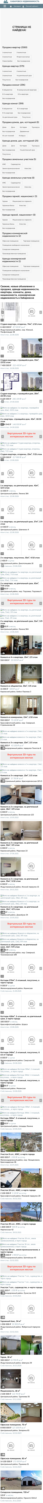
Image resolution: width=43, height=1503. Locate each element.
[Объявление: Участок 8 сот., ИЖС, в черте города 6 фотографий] (21, 1152)
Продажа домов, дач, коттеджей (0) (20, 122)
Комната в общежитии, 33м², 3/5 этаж (18, 686)
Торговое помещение (31, 241)
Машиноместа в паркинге (22, 201)
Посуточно (6, 80)
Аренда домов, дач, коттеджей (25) (20, 141)
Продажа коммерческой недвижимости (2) (14, 234)
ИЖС (4, 164)
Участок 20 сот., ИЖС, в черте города (18, 1224)
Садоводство (16, 164)
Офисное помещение (10, 241)
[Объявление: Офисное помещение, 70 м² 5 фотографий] (21, 1422)
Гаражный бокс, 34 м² (10, 1321)
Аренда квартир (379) (13, 66)
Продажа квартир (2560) (14, 47)
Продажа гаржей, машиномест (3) (19, 196)
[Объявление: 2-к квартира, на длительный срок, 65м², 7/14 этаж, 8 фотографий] (21, 574)
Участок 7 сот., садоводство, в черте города (21, 1288)
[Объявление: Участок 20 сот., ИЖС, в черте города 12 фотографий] (21, 1222)
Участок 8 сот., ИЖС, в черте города (17, 1154)
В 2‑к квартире (7, 94)
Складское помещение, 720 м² (14, 1492)
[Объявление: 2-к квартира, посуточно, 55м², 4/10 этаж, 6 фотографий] (10, 555)
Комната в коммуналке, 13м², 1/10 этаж (19, 717)
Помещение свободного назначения (15, 245)
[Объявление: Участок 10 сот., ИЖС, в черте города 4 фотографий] (21, 1188)
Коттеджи (23, 127)
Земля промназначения (11, 168)
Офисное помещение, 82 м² (13, 1459)
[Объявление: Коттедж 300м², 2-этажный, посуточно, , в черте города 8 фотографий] (21, 1071)
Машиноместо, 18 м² (10, 1391)
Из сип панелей (8, 136)
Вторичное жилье (23, 57)
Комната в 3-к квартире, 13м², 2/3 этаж (18, 776)
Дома (4, 127)
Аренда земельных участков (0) (18, 178)
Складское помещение (10, 249)
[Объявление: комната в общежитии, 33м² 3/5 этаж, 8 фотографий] (21, 684)
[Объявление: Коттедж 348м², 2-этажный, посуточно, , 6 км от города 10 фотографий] (10, 1050)
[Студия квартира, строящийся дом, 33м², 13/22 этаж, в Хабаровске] (10, 358)
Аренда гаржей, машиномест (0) (18, 215)
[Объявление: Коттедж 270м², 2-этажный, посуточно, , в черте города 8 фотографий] (10, 978)
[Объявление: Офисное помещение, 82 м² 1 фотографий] (21, 1456)
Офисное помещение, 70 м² (13, 1425)
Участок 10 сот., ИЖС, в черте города (18, 1190)
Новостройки (7, 61)
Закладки (17, 6)
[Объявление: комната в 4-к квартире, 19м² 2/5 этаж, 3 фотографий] (21, 655)
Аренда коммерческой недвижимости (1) (14, 260)
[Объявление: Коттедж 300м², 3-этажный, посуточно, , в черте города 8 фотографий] (21, 1109)
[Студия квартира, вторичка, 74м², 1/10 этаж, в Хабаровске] (10, 322)
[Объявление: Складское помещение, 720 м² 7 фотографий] (21, 1490)
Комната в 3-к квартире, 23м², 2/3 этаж (19, 743)
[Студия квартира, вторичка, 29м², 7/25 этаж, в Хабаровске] (21, 445)
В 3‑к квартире (23, 94)
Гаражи (5, 201)
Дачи (13, 127)
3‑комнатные (7, 57)
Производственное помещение (14, 253)
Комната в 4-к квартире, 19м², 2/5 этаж (19, 657)
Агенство (27, 168)
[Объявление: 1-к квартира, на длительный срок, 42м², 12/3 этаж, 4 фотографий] (10, 483)
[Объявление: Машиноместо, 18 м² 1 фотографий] (21, 1388)
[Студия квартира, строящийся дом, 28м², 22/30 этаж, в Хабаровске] (10, 391)
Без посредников (23, 61)
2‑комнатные (21, 52)
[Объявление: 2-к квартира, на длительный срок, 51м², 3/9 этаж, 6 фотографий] (21, 612)
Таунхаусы (36, 127)
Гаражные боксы (8, 205)
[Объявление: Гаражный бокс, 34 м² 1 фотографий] (21, 1319)
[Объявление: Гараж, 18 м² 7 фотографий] (21, 1355)
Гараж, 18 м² (6, 1357)
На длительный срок (24, 75)
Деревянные (24, 131)
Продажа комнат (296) (13, 85)
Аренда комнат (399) (13, 104)
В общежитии (7, 90)
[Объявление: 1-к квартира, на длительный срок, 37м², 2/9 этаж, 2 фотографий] (10, 519)
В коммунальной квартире (27, 90)
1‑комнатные (7, 52)
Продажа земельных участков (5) (19, 159)
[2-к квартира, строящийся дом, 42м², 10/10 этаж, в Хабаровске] (21, 410)
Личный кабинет (32, 6)
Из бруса (22, 136)
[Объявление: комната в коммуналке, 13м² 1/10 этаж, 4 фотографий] (21, 715)
